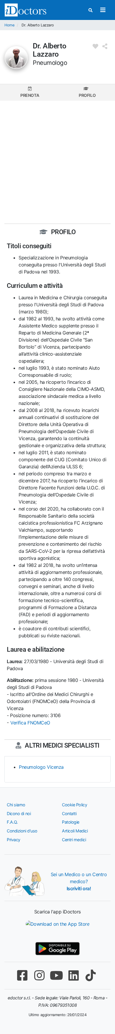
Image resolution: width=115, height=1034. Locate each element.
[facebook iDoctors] (22, 975)
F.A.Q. (12, 822)
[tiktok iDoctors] (90, 975)
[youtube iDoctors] (56, 975)
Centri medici (74, 839)
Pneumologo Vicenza (41, 767)
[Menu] (102, 10)
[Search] (90, 10)
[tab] (29, 92)
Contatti (69, 813)
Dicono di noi (19, 813)
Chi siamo (16, 804)
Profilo (87, 95)
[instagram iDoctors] (39, 975)
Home (9, 25)
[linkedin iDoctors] (73, 975)
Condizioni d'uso (22, 830)
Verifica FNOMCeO (30, 723)
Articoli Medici (75, 830)
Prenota (29, 95)
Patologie (70, 822)
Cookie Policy (74, 804)
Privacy (13, 839)
